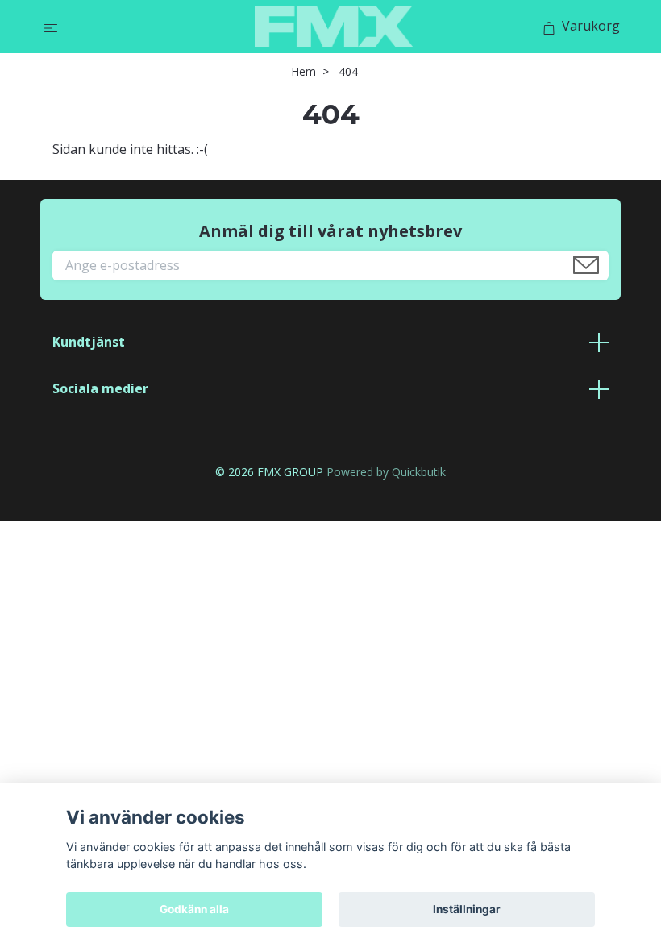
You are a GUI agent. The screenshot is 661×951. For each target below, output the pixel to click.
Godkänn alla (194, 909)
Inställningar (467, 909)
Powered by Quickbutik (386, 472)
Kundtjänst (88, 342)
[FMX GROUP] (334, 26)
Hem (303, 71)
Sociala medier (100, 388)
